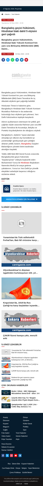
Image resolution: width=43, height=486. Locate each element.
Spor (24, 430)
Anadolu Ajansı (18, 186)
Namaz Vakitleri (7, 450)
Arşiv (17, 439)
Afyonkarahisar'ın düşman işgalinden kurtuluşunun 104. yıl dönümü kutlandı (19, 271)
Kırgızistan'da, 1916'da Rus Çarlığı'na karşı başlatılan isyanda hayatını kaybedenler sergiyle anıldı (21, 304)
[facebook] (3, 60)
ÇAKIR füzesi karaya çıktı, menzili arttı (20, 336)
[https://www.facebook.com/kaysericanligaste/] (3, 455)
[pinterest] (26, 60)
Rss (9, 464)
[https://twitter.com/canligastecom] (7, 455)
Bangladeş (26, 144)
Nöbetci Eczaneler (8, 447)
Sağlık (5, 430)
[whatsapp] (12, 60)
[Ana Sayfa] (2, 14)
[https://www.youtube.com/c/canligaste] (15, 455)
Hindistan (25, 163)
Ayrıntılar (19, 483)
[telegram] (17, 60)
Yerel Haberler (16, 14)
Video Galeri (6, 436)
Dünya (25, 417)
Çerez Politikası (15, 472)
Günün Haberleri (22, 436)
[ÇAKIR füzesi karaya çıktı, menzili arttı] (22, 321)
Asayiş (5, 417)
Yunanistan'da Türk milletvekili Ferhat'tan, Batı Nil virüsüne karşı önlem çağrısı (20, 239)
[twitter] (8, 60)
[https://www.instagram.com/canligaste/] (11, 455)
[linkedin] (22, 60)
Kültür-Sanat (27, 423)
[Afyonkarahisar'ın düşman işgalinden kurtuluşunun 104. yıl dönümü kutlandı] (22, 256)
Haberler (7, 14)
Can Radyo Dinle (8, 468)
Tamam (26, 483)
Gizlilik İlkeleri (27, 472)
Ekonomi (6, 420)
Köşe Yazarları (7, 439)
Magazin (6, 427)
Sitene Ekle (16, 464)
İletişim (24, 468)
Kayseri (5, 423)
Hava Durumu (6, 444)
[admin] (20, 455)
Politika (25, 427)
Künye (18, 468)
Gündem (26, 420)
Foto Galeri (5, 433)
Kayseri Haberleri (28, 464)
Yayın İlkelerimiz (34, 468)
